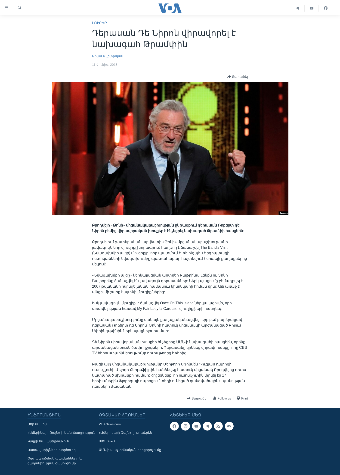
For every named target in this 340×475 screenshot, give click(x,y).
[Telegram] (298, 8)
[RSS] (218, 426)
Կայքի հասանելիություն (48, 441)
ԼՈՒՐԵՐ (99, 23)
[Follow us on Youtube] (196, 426)
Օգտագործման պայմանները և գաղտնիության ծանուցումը (55, 460)
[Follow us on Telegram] (207, 426)
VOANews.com (110, 424)
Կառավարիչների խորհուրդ (52, 450)
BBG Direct (107, 441)
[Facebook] (326, 8)
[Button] (237, 76)
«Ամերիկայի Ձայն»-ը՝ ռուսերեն (125, 432)
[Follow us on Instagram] (185, 426)
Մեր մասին (37, 424)
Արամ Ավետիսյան (107, 56)
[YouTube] (312, 8)
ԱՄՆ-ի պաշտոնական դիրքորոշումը (130, 450)
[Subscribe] (229, 426)
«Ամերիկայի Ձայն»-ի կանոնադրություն (62, 432)
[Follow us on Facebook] (174, 426)
